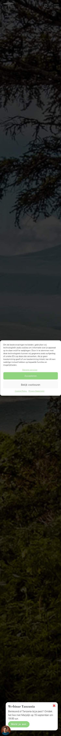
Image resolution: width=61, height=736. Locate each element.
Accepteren (30, 375)
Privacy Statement (36, 391)
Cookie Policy (21, 391)
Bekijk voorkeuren (30, 384)
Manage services (29, 369)
